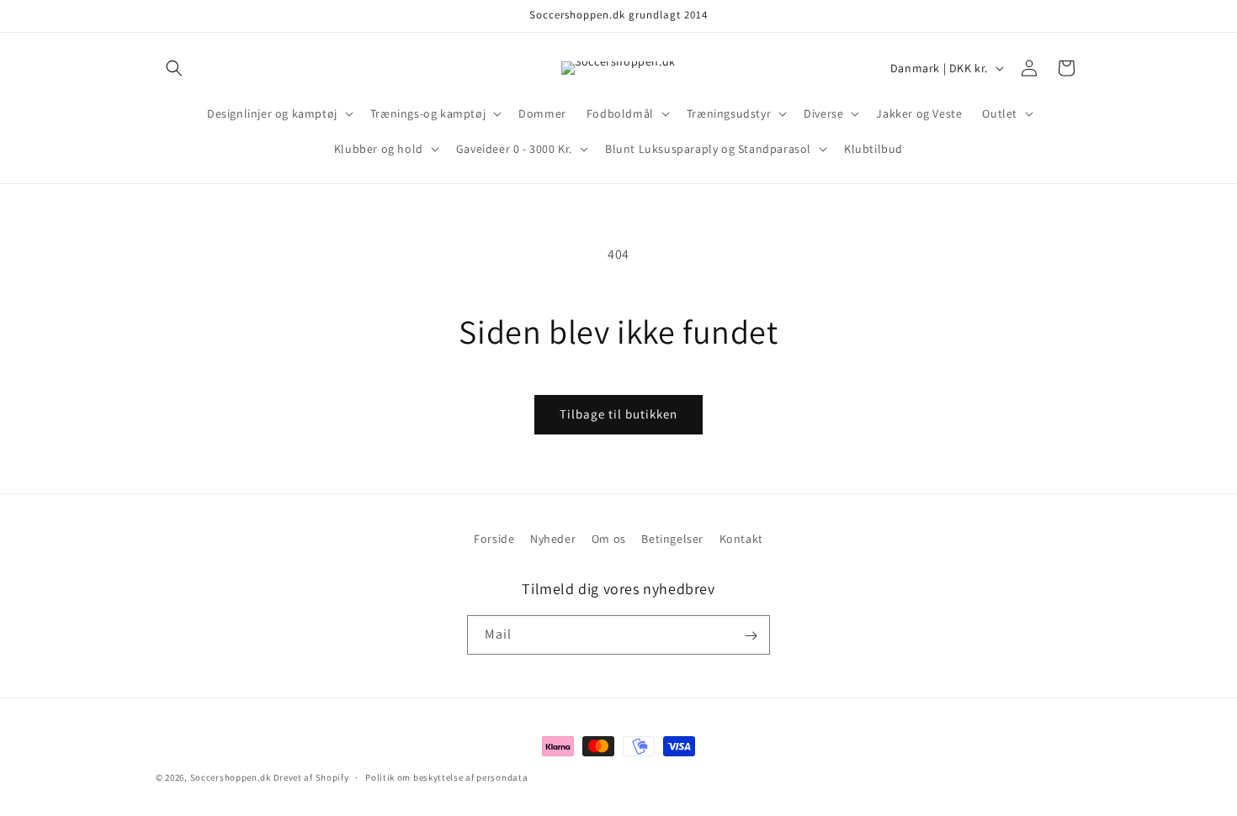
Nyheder (553, 538)
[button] (174, 68)
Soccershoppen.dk (230, 777)
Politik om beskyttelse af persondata (446, 776)
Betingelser (672, 538)
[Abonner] (750, 635)
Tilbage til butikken (618, 414)
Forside (494, 538)
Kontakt (741, 538)
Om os (609, 538)
